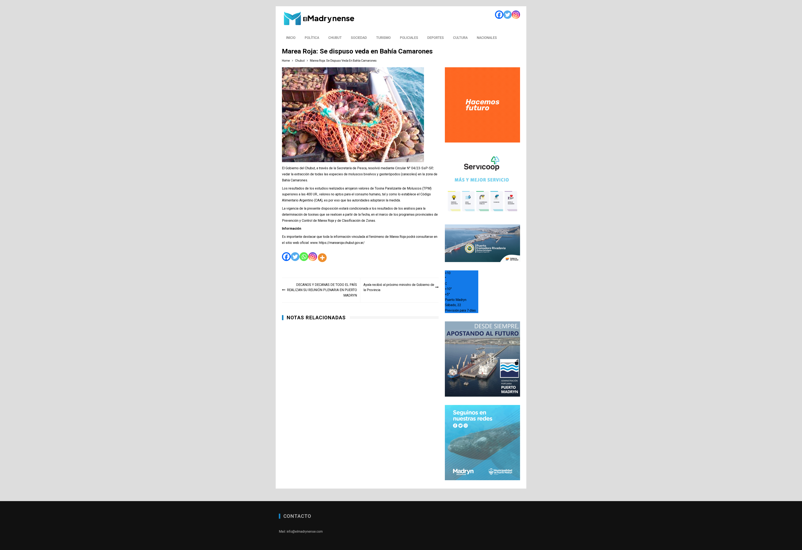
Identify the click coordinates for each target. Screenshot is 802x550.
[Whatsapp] (303, 257)
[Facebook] (499, 14)
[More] (322, 257)
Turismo (383, 38)
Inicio (291, 38)
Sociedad (359, 38)
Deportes (435, 38)
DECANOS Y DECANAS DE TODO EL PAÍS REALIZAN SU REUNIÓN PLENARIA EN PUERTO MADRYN (322, 290)
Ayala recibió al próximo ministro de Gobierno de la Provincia (398, 287)
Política (312, 38)
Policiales (409, 38)
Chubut (335, 38)
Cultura (460, 38)
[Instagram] (516, 14)
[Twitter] (507, 14)
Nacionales (487, 38)
